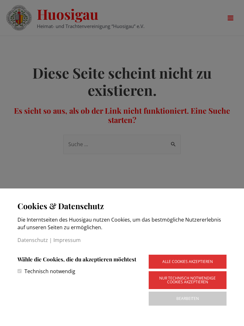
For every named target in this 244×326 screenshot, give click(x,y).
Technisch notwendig (49, 271)
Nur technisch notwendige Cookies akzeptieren (187, 280)
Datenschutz (32, 240)
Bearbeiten (187, 298)
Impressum (67, 240)
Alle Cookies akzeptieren (187, 261)
